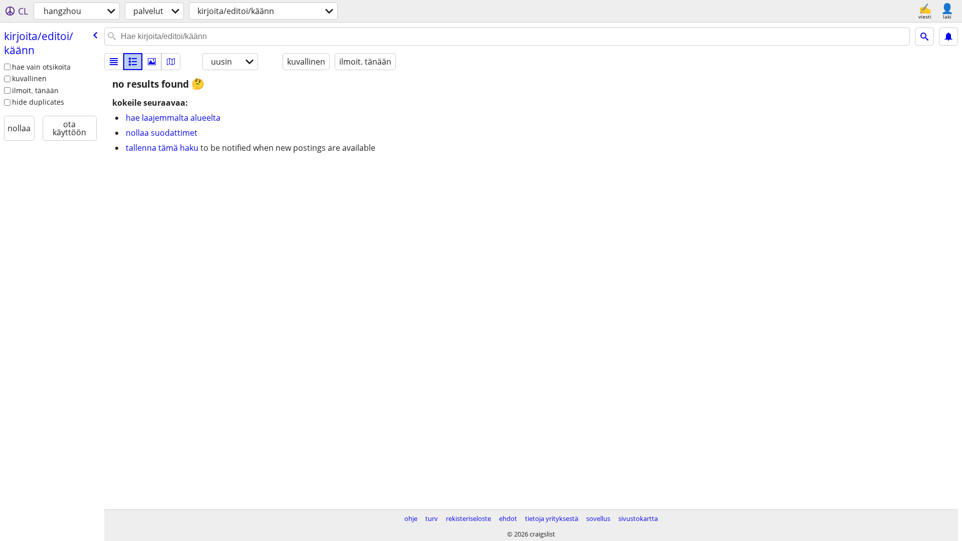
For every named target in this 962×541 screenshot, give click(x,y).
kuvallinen (29, 78)
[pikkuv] (132, 61)
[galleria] (151, 61)
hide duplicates (38, 102)
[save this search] (948, 37)
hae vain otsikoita (41, 67)
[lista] (113, 61)
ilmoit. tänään (35, 90)
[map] (170, 61)
